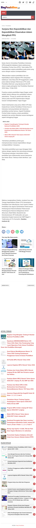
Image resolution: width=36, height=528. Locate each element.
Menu (3, 12)
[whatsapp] (17, 231)
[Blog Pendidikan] (10, 7)
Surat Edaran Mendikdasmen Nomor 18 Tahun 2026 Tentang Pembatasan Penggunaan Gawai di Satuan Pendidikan (20, 353)
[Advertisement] (18, 180)
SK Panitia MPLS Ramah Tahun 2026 (18, 360)
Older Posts (31, 285)
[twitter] (8, 231)
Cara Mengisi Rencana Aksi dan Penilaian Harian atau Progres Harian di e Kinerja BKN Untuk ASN (20, 455)
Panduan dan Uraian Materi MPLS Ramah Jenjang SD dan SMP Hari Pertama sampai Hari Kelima (20, 372)
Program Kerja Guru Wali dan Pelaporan (19, 482)
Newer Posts (5, 285)
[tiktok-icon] (33, 2)
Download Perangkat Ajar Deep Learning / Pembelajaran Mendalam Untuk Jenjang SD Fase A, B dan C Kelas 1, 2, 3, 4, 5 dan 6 (21, 422)
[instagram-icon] (26, 2)
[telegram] (22, 231)
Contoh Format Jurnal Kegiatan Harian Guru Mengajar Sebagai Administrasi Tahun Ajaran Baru (20, 491)
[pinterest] (12, 231)
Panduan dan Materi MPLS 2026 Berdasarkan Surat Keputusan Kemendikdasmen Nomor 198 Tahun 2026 (19, 130)
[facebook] (3, 231)
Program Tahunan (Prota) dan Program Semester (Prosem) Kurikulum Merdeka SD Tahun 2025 (19, 507)
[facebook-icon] (19, 2)
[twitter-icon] (23, 2)
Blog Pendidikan (20, 525)
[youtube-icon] (30, 2)
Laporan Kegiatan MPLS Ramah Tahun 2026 (21, 365)
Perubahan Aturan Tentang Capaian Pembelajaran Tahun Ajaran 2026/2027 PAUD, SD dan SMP (19, 401)
